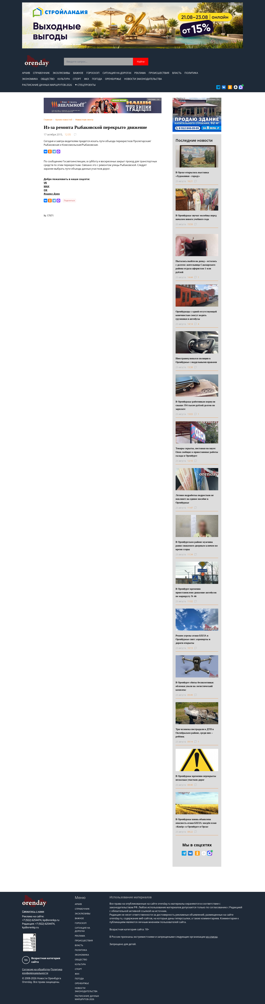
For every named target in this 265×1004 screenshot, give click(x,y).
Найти (140, 61)
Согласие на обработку (36, 969)
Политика (191, 73)
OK (45, 190)
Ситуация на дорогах (117, 73)
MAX (46, 186)
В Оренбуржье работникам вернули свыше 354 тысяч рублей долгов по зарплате (195, 405)
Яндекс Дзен (52, 193)
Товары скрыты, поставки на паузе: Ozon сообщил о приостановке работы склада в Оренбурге (197, 451)
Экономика (30, 79)
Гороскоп (93, 73)
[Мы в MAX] (241, 87)
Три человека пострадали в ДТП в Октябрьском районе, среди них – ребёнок (195, 732)
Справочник (41, 73)
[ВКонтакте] (45, 151)
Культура (64, 79)
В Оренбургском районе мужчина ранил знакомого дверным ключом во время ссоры (197, 545)
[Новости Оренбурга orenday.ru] (37, 61)
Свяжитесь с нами (33, 911)
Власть (176, 73)
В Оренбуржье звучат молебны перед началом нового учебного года (196, 217)
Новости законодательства (143, 79)
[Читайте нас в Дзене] (236, 87)
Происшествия (159, 73)
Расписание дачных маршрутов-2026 (47, 85)
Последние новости (194, 140)
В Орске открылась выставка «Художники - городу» (192, 174)
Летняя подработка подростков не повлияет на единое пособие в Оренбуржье (195, 498)
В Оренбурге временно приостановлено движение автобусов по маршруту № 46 (196, 592)
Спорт (77, 79)
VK (45, 182)
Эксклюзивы (61, 73)
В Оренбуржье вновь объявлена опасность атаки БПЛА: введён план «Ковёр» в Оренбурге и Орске (196, 822)
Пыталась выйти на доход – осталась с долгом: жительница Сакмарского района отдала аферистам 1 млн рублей (196, 266)
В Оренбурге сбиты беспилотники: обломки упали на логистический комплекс (195, 686)
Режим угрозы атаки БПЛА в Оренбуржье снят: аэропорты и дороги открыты (193, 639)
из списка (211, 936)
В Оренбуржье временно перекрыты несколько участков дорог (196, 777)
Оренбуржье (113, 79)
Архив (26, 73)
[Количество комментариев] (198, 181)
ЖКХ (86, 79)
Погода (97, 79)
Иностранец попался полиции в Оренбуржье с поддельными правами (196, 360)
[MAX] (58, 151)
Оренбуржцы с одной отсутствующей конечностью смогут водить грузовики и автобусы (196, 315)
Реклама (140, 73)
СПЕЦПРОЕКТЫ (86, 85)
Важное (78, 73)
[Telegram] (54, 151)
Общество (47, 79)
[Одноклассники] (50, 151)
